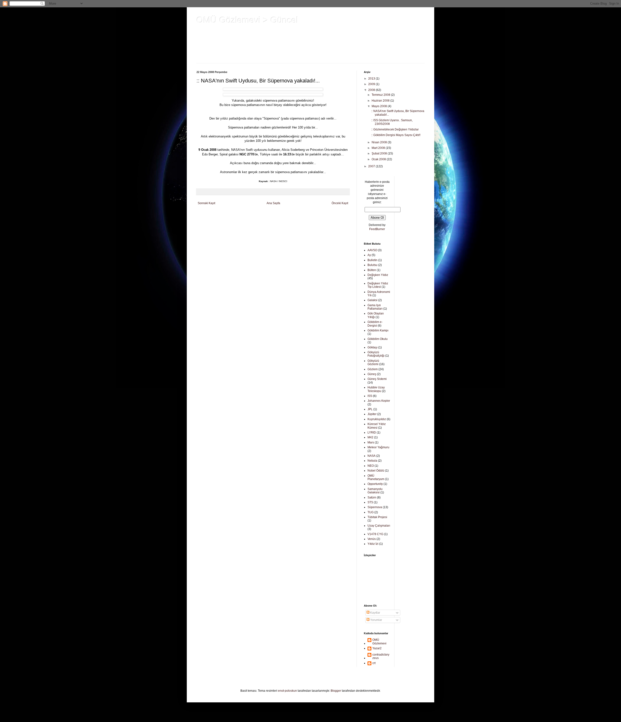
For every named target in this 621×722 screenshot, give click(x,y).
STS (370, 502)
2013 (372, 78)
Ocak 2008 (379, 159)
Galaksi (372, 300)
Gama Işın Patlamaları (375, 307)
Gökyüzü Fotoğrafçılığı (376, 354)
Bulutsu (372, 265)
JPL (370, 409)
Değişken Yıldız (378, 275)
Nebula (372, 460)
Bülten (372, 270)
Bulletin (372, 260)
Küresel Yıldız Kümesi (377, 425)
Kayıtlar (374, 612)
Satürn (372, 497)
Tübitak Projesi (377, 517)
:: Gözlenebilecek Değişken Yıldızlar (395, 129)
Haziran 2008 (381, 100)
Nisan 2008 (380, 142)
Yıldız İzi (373, 544)
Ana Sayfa (273, 203)
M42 (370, 437)
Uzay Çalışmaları (379, 525)
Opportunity (375, 484)
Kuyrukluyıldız (377, 419)
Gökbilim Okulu (378, 339)
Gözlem (373, 369)
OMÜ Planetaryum (376, 477)
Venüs (372, 539)
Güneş (372, 374)
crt (374, 663)
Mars (371, 442)
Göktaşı (372, 347)
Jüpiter (372, 414)
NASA (372, 455)
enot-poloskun (287, 690)
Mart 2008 (379, 148)
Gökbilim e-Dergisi (375, 323)
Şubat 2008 (380, 153)
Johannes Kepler (379, 400)
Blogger (336, 690)
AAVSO (372, 250)
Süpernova (375, 507)
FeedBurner (377, 229)
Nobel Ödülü (376, 470)
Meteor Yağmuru (378, 447)
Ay (369, 255)
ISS (370, 396)
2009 (372, 84)
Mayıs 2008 (380, 106)
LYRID (372, 432)
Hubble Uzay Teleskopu (376, 389)
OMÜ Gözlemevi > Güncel (247, 20)
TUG (371, 512)
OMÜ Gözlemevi (379, 641)
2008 (372, 90)
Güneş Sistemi (377, 379)
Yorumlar (375, 620)
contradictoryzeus (380, 656)
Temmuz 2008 (381, 94)
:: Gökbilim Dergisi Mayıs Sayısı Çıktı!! (395, 135)
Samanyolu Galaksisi (375, 490)
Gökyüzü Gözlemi (373, 362)
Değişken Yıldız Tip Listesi (378, 285)
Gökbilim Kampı (378, 330)
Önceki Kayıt (340, 203)
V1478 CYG (375, 534)
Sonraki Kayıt (206, 203)
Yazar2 (377, 648)
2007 (372, 166)
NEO (371, 465)
